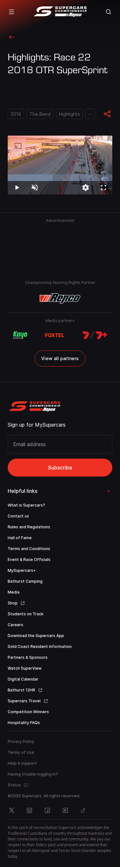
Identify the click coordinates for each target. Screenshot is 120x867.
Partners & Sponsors (28, 657)
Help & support (22, 763)
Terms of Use (21, 752)
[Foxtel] (54, 335)
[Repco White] (60, 298)
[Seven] (94, 335)
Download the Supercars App (36, 635)
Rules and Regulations (29, 526)
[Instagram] (29, 810)
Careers (15, 624)
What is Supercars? (26, 505)
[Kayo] (20, 335)
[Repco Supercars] (60, 11)
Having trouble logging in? (33, 774)
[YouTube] (65, 810)
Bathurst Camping (25, 581)
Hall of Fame (20, 537)
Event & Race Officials (29, 559)
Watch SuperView (25, 668)
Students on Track (26, 613)
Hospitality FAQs (24, 722)
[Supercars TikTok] (83, 810)
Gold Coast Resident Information (40, 646)
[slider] (60, 177)
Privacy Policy (21, 741)
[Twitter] (11, 810)
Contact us (18, 516)
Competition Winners (28, 711)
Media (14, 592)
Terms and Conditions (29, 548)
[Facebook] (47, 810)
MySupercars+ (22, 570)
